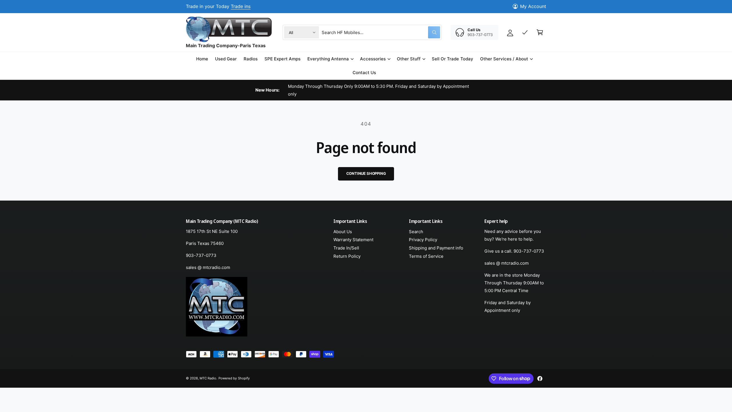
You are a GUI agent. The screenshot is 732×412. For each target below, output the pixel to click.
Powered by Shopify (233, 378)
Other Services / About (504, 59)
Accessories (373, 59)
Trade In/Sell (346, 248)
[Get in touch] (525, 32)
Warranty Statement (353, 239)
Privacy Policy (423, 239)
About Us (342, 231)
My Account (533, 6)
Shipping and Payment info (436, 248)
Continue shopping (366, 173)
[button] (330, 59)
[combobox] (380, 32)
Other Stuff (409, 59)
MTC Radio (208, 378)
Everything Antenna (328, 59)
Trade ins (240, 6)
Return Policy (347, 256)
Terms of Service (426, 256)
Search (416, 231)
